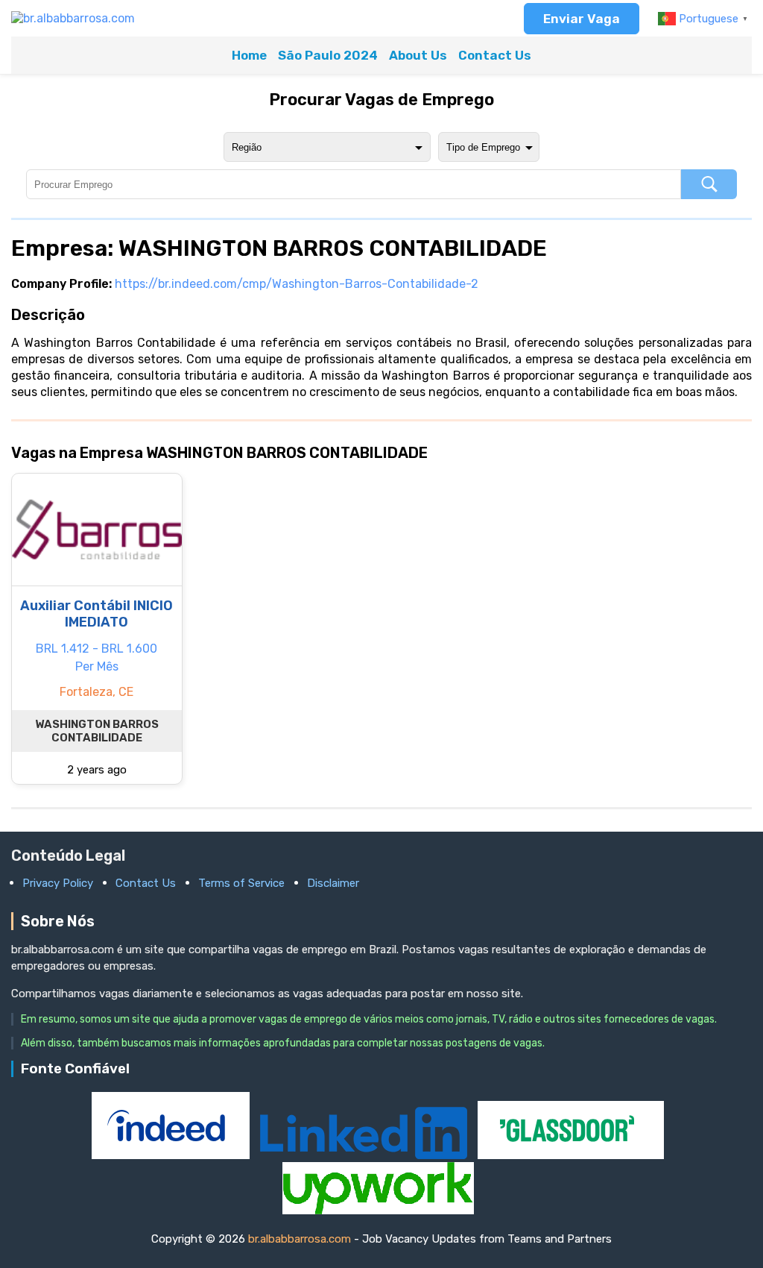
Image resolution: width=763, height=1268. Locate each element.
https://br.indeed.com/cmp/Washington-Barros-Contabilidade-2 (296, 284)
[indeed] (172, 1155)
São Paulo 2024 (328, 55)
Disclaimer (333, 883)
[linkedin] (365, 1155)
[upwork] (378, 1210)
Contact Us (494, 55)
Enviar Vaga (581, 18)
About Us (418, 55)
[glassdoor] (571, 1155)
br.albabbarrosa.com (299, 1239)
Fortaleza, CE (96, 692)
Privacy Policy (57, 883)
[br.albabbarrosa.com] (73, 18)
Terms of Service (241, 883)
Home (249, 55)
